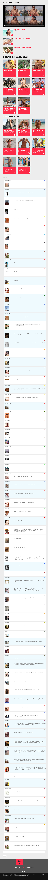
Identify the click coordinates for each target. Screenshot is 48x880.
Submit (5, 856)
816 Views (16, 30)
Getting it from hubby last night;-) (22, 47)
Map (20, 867)
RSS (23, 867)
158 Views (16, 39)
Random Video (29, 867)
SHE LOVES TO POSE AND (19, 29)
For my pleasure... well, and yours (22, 38)
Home (16, 867)
